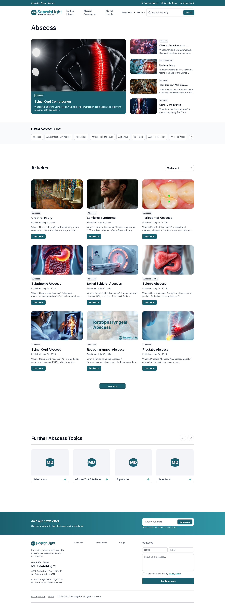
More (140, 12)
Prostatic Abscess (155, 349)
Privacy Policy (38, 596)
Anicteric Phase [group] (178, 137)
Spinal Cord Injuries (170, 104)
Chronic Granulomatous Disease (172, 45)
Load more (112, 386)
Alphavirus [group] (123, 137)
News (43, 3)
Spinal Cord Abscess (46, 349)
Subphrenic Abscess (46, 283)
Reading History (151, 3)
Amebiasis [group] (138, 137)
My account (188, 3)
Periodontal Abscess (157, 218)
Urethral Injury (41, 218)
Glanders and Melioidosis (173, 85)
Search (188, 12)
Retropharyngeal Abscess (105, 349)
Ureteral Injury (167, 65)
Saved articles (170, 3)
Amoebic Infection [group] (156, 137)
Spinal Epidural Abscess (104, 283)
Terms (51, 596)
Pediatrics (127, 12)
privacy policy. (171, 527)
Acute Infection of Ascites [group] (58, 137)
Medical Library (70, 12)
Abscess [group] (37, 137)
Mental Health (109, 12)
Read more (38, 236)
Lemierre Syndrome (101, 218)
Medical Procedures (90, 12)
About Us (35, 3)
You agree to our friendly (163, 574)
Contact (51, 3)
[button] (191, 137)
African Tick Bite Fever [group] (102, 137)
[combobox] (167, 12)
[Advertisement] (78, 150)
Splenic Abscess (154, 283)
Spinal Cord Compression (52, 101)
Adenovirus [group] (81, 137)
